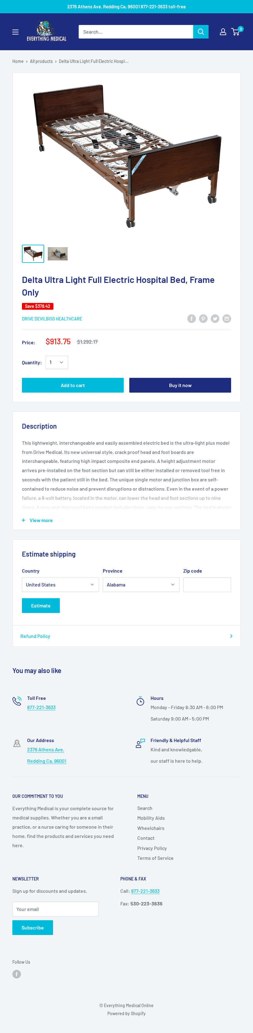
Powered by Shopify (126, 1013)
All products (41, 61)
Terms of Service (155, 858)
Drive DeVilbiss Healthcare (52, 318)
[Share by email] (226, 318)
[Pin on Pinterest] (203, 318)
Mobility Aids (151, 818)
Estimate (41, 605)
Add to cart (73, 385)
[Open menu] (15, 32)
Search (144, 808)
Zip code (192, 571)
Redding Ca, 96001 (46, 761)
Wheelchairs (150, 828)
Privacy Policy (152, 848)
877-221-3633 (41, 707)
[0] (235, 31)
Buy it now (180, 385)
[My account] (223, 31)
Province (112, 571)
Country (30, 571)
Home (18, 61)
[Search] (201, 32)
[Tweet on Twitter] (215, 318)
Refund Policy (35, 636)
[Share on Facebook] (191, 318)
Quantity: (32, 362)
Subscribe (33, 927)
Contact (146, 838)
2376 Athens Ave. (45, 749)
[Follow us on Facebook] (16, 974)
